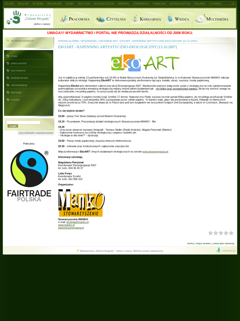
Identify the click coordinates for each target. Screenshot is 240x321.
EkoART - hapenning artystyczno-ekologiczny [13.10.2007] (158, 41)
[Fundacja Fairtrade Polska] (29, 202)
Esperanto (141, 3)
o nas (14, 56)
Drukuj (190, 243)
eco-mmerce (18, 70)
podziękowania (19, 77)
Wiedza (178, 18)
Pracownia (73, 18)
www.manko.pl (66, 224)
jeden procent (18, 63)
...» (231, 3)
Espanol (124, 3)
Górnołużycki (179, 3)
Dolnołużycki (104, 3)
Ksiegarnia (146, 18)
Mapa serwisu (203, 243)
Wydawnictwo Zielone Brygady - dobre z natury (28, 18)
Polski (9, 3)
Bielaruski (54, 3)
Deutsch (84, 3)
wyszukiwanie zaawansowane (36, 132)
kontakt (15, 99)
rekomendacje (19, 85)
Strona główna (68, 41)
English (23, 3)
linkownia (16, 92)
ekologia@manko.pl (77, 222)
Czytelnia (111, 18)
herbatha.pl (228, 250)
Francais (159, 3)
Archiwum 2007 (108, 41)
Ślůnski (38, 3)
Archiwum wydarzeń (22, 40)
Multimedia (214, 18)
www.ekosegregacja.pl (155, 151)
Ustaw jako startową (223, 243)
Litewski (215, 3)
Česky (70, 3)
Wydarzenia (89, 41)
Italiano (200, 3)
